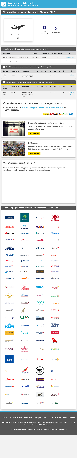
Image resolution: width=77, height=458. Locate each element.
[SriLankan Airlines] (24, 370)
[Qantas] (55, 340)
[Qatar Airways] (9, 349)
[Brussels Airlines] (24, 266)
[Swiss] (9, 379)
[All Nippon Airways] (9, 255)
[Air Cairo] (40, 227)
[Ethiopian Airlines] (55, 287)
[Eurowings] (40, 295)
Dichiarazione (56, 417)
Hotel (44, 417)
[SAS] (9, 359)
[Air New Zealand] (55, 240)
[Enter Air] (40, 287)
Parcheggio (37, 417)
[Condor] (40, 271)
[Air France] (9, 239)
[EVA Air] (55, 295)
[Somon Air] (9, 371)
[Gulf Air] (24, 310)
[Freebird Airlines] (55, 303)
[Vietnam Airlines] (9, 394)
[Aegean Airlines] (9, 217)
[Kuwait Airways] (40, 325)
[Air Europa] (55, 233)
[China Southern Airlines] (9, 271)
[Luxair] (24, 332)
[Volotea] (55, 394)
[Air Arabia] (9, 227)
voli (10, 417)
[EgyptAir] (40, 278)
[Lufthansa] (9, 332)
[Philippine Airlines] (24, 340)
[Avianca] (9, 260)
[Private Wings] (40, 340)
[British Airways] (9, 266)
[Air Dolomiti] (40, 233)
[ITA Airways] (24, 317)
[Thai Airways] (40, 379)
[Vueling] (9, 403)
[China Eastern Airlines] (55, 266)
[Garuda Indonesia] (9, 310)
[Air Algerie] (55, 217)
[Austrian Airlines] (55, 255)
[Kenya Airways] (55, 317)
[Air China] (9, 233)
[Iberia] (55, 310)
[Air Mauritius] (40, 240)
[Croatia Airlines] (55, 271)
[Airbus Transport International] (9, 248)
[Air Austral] (24, 227)
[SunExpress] (55, 371)
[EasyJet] (24, 278)
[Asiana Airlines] (40, 255)
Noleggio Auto (17, 417)
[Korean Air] (24, 325)
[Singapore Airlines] (55, 359)
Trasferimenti (28, 417)
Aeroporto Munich (23, 4)
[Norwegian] (55, 332)
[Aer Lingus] (24, 217)
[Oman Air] (9, 340)
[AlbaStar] (55, 248)
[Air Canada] (55, 227)
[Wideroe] (55, 403)
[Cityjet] (24, 271)
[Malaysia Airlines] (40, 333)
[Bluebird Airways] (55, 260)
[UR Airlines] (40, 386)
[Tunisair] (55, 379)
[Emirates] (24, 287)
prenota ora (34, 153)
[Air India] (24, 239)
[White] (40, 403)
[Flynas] (40, 302)
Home (5, 417)
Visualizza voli (69, 57)
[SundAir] (40, 370)
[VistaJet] (40, 394)
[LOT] (55, 325)
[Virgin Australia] (24, 394)
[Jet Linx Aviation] (40, 317)
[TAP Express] (24, 379)
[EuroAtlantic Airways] (24, 295)
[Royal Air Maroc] (24, 349)
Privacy (65, 417)
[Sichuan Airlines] (40, 359)
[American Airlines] (24, 255)
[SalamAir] (55, 349)
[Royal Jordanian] (40, 349)
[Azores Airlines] (40, 260)
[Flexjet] (24, 303)
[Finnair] (9, 303)
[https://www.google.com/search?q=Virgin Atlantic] (18, 37)
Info (49, 417)
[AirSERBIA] (24, 248)
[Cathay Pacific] (40, 266)
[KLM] (9, 325)
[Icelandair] (9, 317)
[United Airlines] (24, 386)
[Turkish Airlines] (9, 386)
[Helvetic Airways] (40, 310)
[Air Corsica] (24, 233)
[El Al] (55, 278)
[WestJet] (24, 403)
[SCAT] (24, 359)
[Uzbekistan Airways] (55, 386)
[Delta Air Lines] (9, 278)
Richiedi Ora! (34, 133)
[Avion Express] (24, 260)
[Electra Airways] (9, 287)
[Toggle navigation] (73, 4)
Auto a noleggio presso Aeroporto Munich (42, 107)
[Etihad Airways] (9, 295)
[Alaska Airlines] (40, 248)
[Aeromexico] (40, 217)
